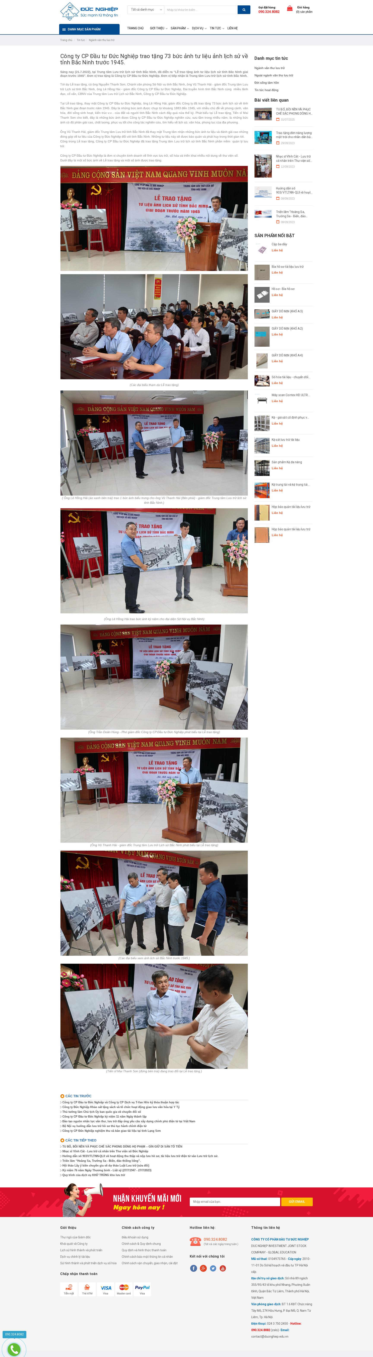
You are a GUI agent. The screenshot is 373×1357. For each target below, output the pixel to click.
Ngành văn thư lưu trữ (101, 40)
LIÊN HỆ (233, 28)
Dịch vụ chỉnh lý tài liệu (75, 1256)
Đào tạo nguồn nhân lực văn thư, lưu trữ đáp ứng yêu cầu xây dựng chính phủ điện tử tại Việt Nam (128, 1121)
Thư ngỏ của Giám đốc (75, 1237)
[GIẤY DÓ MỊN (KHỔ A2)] (262, 337)
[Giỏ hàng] (290, 9)
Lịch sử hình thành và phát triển (81, 1250)
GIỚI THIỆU (157, 28)
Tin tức (81, 40)
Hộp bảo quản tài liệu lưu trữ (291, 506)
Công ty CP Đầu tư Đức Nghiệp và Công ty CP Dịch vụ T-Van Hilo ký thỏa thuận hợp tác (120, 1102)
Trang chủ (66, 40)
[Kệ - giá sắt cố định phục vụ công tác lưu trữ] (262, 423)
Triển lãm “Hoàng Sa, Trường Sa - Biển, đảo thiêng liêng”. (101, 1160)
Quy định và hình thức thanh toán (144, 1250)
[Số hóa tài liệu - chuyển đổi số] (262, 381)
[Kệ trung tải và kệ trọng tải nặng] (262, 490)
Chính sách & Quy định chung (141, 1243)
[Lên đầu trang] (365, 1348)
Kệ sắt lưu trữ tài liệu (286, 439)
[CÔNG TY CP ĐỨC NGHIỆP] (89, 11)
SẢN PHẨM (178, 28)
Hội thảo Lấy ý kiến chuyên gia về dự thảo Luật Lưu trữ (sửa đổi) (105, 1165)
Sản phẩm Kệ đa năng (287, 462)
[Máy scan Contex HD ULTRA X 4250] (262, 401)
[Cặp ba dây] (262, 250)
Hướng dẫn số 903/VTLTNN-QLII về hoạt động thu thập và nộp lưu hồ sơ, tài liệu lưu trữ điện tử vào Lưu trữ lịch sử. (140, 1156)
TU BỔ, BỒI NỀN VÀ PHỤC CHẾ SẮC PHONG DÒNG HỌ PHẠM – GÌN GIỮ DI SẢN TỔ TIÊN (122, 1146)
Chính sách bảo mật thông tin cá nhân (147, 1256)
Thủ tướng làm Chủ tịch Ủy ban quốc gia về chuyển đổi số (101, 1111)
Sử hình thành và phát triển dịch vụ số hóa (88, 1263)
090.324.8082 (269, 12)
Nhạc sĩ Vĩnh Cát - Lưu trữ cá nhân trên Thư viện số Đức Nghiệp (105, 1151)
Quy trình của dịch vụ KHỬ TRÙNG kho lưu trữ (93, 1175)
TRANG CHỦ (135, 28)
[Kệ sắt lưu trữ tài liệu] (262, 445)
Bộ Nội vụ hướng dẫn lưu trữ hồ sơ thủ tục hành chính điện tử (104, 1126)
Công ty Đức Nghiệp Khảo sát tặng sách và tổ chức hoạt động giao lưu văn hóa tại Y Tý (121, 1107)
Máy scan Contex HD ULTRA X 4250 (291, 395)
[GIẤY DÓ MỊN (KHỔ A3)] (262, 314)
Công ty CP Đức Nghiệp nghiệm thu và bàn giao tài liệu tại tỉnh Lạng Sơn (111, 1130)
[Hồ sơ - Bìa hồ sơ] (262, 295)
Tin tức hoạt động (266, 90)
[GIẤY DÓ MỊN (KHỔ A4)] (262, 360)
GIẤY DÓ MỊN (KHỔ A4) (287, 355)
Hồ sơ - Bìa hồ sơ (283, 289)
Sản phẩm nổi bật (274, 235)
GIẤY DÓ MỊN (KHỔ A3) (287, 311)
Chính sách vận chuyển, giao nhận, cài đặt (150, 1263)
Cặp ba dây (279, 244)
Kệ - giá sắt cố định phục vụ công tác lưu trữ (290, 418)
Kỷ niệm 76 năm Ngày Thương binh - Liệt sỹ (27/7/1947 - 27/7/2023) (106, 1170)
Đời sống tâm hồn (266, 82)
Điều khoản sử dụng (135, 1237)
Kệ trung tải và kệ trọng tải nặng (290, 485)
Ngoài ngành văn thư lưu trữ (273, 75)
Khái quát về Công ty (74, 1243)
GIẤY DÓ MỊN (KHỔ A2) (287, 328)
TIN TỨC (215, 28)
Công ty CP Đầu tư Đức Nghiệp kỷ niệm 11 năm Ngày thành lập (104, 1116)
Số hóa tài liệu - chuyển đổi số (290, 377)
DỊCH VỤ (197, 28)
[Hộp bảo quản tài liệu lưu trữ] (262, 513)
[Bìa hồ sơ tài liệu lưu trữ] (262, 272)
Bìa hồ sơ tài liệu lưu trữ (288, 266)
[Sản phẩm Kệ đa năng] (262, 468)
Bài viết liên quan (271, 100)
